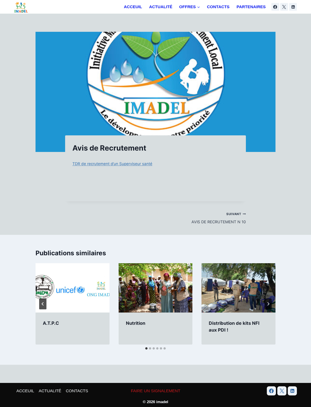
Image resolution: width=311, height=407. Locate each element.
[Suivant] (268, 303)
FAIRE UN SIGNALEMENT (155, 391)
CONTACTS (218, 7)
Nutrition (135, 323)
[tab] (146, 348)
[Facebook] (275, 7)
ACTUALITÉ (160, 7)
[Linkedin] (293, 7)
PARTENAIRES (251, 7)
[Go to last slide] (42, 303)
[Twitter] (281, 390)
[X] (284, 7)
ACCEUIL (133, 7)
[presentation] (73, 287)
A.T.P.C (51, 323)
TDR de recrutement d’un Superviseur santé (112, 163)
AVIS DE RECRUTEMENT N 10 (218, 218)
